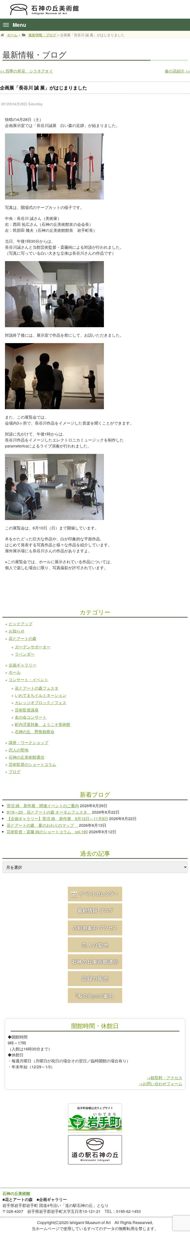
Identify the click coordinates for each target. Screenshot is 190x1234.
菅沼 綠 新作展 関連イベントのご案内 (43, 805)
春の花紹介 (177, 71)
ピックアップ (20, 624)
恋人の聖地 (18, 750)
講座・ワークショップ (28, 742)
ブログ (15, 771)
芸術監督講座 (27, 710)
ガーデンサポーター (32, 647)
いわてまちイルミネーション (40, 695)
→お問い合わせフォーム (160, 1083)
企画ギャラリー (22, 665)
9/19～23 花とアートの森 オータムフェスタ (49, 812)
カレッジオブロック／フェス (40, 702)
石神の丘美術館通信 (26, 757)
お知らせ (16, 631)
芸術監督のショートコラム (32, 764)
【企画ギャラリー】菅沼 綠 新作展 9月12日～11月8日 (57, 818)
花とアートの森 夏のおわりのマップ (42, 825)
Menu (19, 24)
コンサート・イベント (28, 679)
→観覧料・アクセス (164, 1077)
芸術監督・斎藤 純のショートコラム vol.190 (47, 832)
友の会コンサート (31, 717)
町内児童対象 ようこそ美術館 (42, 724)
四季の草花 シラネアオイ (26, 71)
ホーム (12, 34)
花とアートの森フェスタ (36, 688)
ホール (15, 672)
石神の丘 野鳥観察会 (34, 731)
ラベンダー (25, 654)
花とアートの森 (22, 638)
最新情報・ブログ (42, 34)
